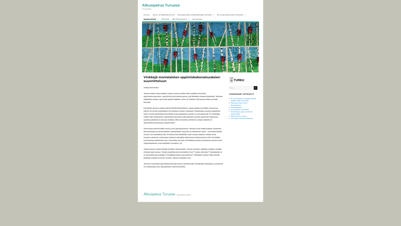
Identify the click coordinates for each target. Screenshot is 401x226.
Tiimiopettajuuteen (236, 107)
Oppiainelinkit (149, 19)
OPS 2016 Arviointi (179, 19)
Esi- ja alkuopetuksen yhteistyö (230, 15)
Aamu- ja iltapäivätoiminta (164, 15)
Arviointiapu (197, 19)
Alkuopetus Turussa (161, 5)
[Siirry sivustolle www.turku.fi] (237, 79)
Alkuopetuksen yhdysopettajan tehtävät (195, 15)
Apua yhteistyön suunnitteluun (240, 109)
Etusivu (146, 15)
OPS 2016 (165, 19)
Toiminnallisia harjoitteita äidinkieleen (242, 118)
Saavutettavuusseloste (184, 195)
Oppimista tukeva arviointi (238, 116)
